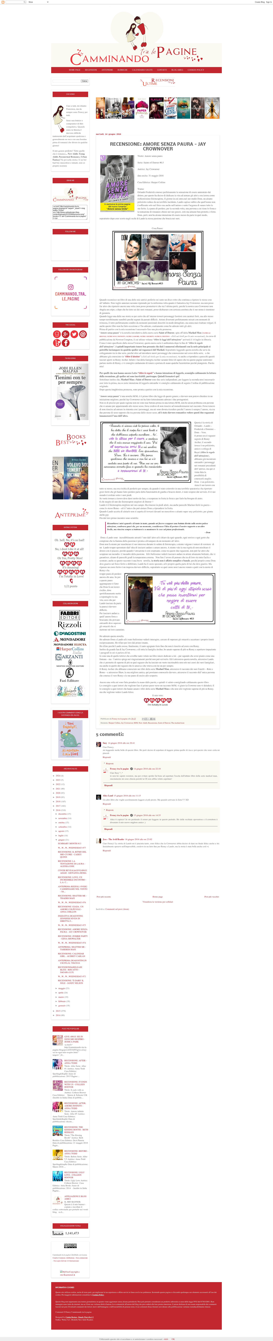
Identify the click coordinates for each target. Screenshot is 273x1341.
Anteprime (107, 70)
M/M (136, 723)
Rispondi (107, 757)
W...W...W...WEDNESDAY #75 (72, 925)
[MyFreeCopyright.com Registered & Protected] (70, 1273)
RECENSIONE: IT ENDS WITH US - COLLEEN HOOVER (75, 1084)
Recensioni (91, 70)
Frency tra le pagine (119, 768)
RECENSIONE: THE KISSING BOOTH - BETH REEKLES (76, 1130)
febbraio (62, 1001)
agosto (61, 831)
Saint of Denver (164, 723)
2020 (58, 792)
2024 (58, 775)
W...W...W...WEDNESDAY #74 (72, 942)
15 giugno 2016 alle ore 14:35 (147, 815)
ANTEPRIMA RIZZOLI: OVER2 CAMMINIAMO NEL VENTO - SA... (72, 889)
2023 (58, 779)
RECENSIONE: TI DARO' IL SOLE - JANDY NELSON (71, 981)
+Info (166, 1339)
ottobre (61, 822)
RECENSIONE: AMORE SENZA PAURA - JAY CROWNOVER (72, 930)
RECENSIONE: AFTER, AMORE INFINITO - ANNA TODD (75, 1106)
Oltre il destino (132, 356)
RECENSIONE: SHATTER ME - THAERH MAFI (72, 897)
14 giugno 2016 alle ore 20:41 (121, 742)
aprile (61, 992)
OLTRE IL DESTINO (162, 336)
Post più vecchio (211, 896)
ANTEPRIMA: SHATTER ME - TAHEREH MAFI (72, 948)
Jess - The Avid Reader (113, 839)
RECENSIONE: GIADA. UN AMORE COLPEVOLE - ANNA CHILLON (70, 909)
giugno (61, 839)
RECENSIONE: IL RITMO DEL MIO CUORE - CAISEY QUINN (72, 854)
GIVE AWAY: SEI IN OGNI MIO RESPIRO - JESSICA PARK (74, 1039)
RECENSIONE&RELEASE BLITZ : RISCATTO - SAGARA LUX (70, 970)
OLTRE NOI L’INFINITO (116, 336)
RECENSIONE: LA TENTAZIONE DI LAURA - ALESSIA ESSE (71, 864)
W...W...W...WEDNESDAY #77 (72, 847)
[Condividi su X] (148, 719)
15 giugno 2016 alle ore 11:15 (127, 795)
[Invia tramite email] (143, 719)
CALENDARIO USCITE (142, 70)
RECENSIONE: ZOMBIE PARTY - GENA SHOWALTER (73, 937)
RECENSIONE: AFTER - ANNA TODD (75, 1061)
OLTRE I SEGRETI (147, 336)
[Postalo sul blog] (146, 719)
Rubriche (123, 70)
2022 (58, 784)
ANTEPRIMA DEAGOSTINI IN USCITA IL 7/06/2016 (72, 961)
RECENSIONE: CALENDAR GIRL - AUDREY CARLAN (71, 954)
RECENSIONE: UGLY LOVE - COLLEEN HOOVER (74, 1175)
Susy (105, 742)
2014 (58, 1015)
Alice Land (108, 795)
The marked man (177, 723)
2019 (58, 797)
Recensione (152, 723)
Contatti (162, 70)
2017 (58, 805)
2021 (58, 788)
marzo (61, 996)
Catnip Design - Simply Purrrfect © (80, 1317)
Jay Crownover (127, 723)
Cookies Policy (98, 1294)
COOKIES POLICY (196, 70)
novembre (63, 818)
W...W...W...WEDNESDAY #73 (72, 976)
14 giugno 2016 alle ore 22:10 (147, 768)
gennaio (62, 1005)
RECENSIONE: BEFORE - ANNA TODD (76, 1152)
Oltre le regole (146, 373)
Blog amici (177, 70)
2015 (58, 1010)
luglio (61, 835)
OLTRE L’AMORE (132, 336)
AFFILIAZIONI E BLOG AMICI (75, 1197)
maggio (62, 988)
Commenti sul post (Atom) (117, 909)
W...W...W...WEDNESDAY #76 (72, 902)
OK (173, 1339)
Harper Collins (114, 723)
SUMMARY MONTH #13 (69, 843)
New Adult (143, 723)
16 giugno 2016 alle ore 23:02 (138, 839)
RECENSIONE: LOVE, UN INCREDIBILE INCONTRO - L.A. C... (72, 880)
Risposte (110, 763)
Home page (74, 70)
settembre (63, 826)
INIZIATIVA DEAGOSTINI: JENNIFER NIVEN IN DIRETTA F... (70, 918)
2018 (58, 801)
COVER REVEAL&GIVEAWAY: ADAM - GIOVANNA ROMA (72, 871)
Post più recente (104, 896)
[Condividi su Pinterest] (154, 719)
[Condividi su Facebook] (151, 719)
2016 (58, 810)
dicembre (62, 813)
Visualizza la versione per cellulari (158, 901)
